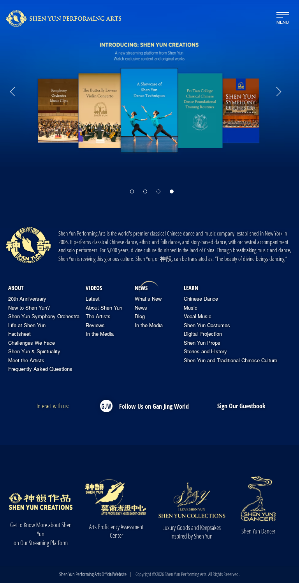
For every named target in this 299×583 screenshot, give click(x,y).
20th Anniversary (27, 298)
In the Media (100, 333)
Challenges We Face (31, 342)
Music (190, 307)
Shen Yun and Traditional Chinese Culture (230, 360)
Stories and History (205, 351)
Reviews (95, 325)
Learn (191, 288)
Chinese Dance (201, 298)
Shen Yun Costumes (207, 325)
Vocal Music (197, 316)
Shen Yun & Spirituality (34, 351)
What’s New (148, 298)
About (15, 288)
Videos (94, 288)
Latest (93, 298)
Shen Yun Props (202, 342)
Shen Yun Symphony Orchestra (43, 316)
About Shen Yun (104, 307)
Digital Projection (203, 333)
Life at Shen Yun (27, 325)
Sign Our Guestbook (241, 406)
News (141, 288)
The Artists (98, 316)
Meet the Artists (26, 360)
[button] (132, 191)
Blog (140, 316)
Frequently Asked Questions (40, 368)
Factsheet (19, 333)
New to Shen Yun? (29, 307)
